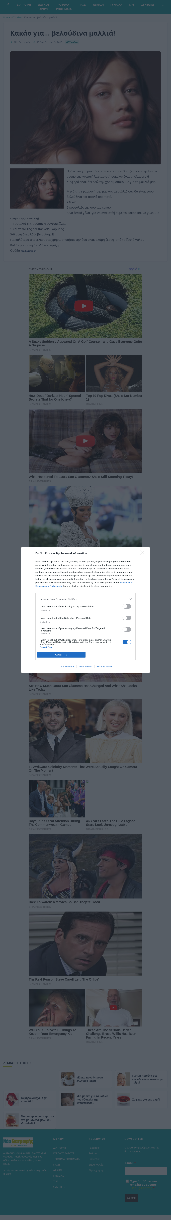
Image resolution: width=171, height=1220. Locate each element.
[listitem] (85, 599)
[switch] (127, 606)
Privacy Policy (104, 666)
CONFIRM (61, 655)
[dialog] (85, 610)
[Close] (143, 553)
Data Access (85, 666)
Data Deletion (66, 666)
